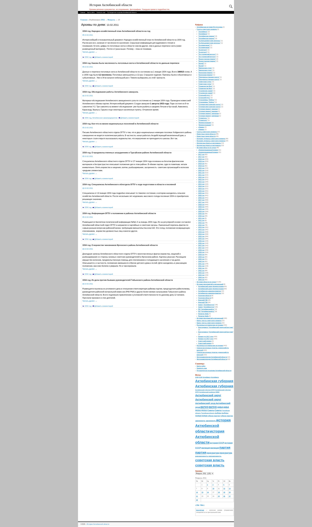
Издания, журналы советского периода (211, 139)
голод (198, 416)
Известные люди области (206, 134)
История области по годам (206, 148)
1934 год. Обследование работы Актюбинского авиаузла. (110, 92)
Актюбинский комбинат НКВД (209, 392)
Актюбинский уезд (205, 403)
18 (219, 492)
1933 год (201, 227)
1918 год (201, 159)
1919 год (201, 164)
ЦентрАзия (200, 510)
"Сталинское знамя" (205, 91)
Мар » (202, 505)
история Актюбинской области (213, 425)
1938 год (201, 250)
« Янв (197, 505)
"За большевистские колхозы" (209, 41)
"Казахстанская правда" (207, 59)
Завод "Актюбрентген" (206, 305)
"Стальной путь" (204, 95)
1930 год (201, 214)
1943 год (201, 273)
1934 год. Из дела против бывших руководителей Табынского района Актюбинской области (127, 280)
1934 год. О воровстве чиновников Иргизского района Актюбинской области (120, 245)
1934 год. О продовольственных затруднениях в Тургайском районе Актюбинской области (126, 153)
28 (197, 500)
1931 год (201, 218)
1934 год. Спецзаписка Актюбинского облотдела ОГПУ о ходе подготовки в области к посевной (129, 184)
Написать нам (101, 12)
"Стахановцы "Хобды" (206, 100)
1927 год (201, 200)
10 (213, 488)
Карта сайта (91, 12)
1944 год (201, 277)
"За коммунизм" (204, 45)
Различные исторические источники (210, 325)
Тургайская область (207, 413)
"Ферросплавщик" (204, 123)
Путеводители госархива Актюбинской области (121, 12)
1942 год (201, 268)
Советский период (204, 341)
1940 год (201, 259)
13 (230, 488)
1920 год (201, 168)
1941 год (201, 264)
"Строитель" (202, 118)
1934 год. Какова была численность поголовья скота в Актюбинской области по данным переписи (130, 63)
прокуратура (213, 453)
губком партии (213, 416)
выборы (218, 413)
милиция (205, 448)
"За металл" (202, 50)
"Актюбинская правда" (206, 36)
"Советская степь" (205, 82)
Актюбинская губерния (214, 381)
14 (197, 492)
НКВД (220, 407)
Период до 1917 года (205, 336)
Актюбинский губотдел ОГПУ (205, 390)
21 (197, 496)
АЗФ (197, 377)
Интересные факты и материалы (209, 143)
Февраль (111, 20)
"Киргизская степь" (205, 68)
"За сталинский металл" (207, 54)
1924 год (201, 186)
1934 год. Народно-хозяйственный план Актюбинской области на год (116, 31)
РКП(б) (198, 410)
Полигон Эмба (203, 314)
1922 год (201, 177)
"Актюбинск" (203, 32)
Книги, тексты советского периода (209, 320)
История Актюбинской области (110, 5)
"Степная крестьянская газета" (209, 104)
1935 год (201, 236)
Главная (82, 12)
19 (224, 492)
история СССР (217, 443)
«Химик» (201, 127)
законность (200, 421)
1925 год (201, 191)
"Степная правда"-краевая (208, 109)
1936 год (201, 241)
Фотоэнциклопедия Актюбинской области (212, 357)
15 (202, 492)
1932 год (201, 223)
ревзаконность (201, 456)
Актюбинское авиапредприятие (104, 118)
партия (224, 447)
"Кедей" (201, 63)
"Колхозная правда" (205, 73)
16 (208, 492)
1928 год (201, 205)
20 (230, 492)
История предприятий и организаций (210, 284)
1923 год (201, 182)
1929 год (201, 209)
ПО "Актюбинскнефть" (206, 309)
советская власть (209, 460)
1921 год (201, 173)
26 (224, 496)
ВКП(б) (204, 407)
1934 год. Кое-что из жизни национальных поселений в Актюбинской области (120, 124)
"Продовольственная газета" (208, 77)
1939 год (201, 255)
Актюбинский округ (208, 395)
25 (219, 496)
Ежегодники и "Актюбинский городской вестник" (215, 327)
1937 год (201, 245)
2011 (103, 20)
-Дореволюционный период (208, 150)
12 (224, 488)
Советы (210, 410)
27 (230, 496)
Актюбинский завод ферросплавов (211, 286)
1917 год (201, 154)
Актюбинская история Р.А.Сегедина (209, 27)
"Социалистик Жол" (205, 86)
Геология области (204, 295)
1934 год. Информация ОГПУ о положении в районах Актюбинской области (119, 213)
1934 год (87, 57)
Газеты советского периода (207, 29)
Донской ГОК (202, 300)
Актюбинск (206, 377)
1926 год (201, 195)
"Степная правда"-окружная (208, 113)
